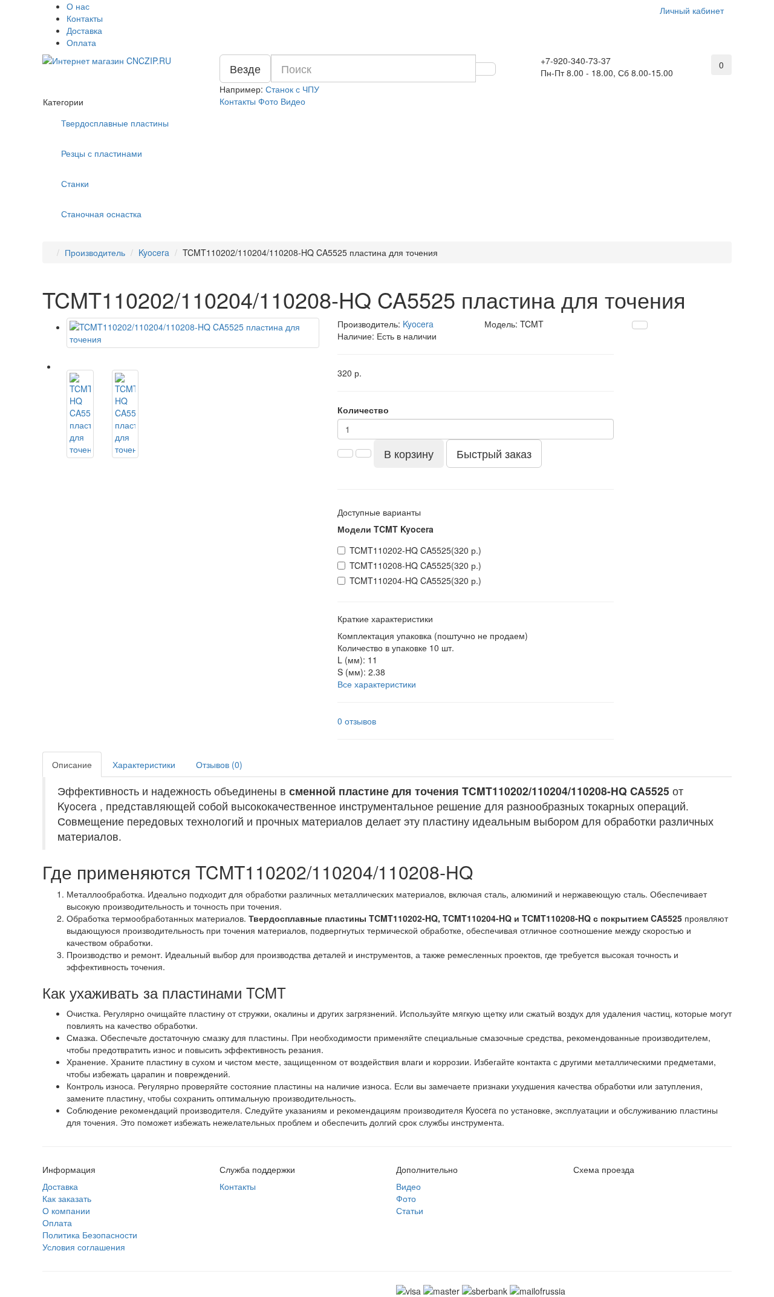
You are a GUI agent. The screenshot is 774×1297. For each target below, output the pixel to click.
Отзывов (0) (219, 764)
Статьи (409, 1210)
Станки (75, 183)
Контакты (85, 18)
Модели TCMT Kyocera (385, 529)
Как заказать (66, 1198)
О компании (66, 1210)
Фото (268, 101)
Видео (293, 101)
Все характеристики (376, 684)
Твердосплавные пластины (115, 123)
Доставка (84, 30)
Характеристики (143, 764)
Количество (363, 410)
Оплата (81, 42)
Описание (72, 764)
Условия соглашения (83, 1247)
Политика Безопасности (89, 1235)
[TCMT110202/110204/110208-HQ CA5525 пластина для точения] (193, 333)
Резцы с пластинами (101, 153)
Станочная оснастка (101, 214)
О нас (78, 6)
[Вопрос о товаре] (640, 325)
